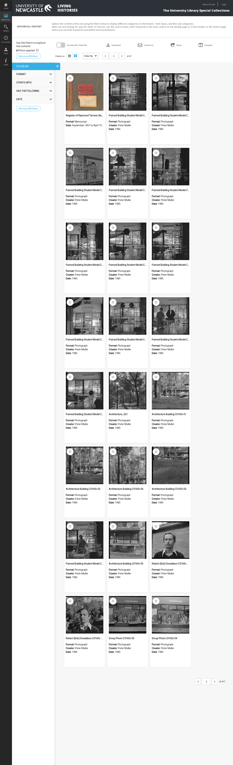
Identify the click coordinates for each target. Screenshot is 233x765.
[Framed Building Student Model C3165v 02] (84, 390)
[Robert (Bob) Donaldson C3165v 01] (84, 615)
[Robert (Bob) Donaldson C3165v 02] (170, 540)
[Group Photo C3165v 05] (127, 615)
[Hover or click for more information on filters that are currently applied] (37, 50)
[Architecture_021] (127, 390)
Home (6, 8)
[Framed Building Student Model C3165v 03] (170, 316)
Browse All (6, 20)
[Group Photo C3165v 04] (170, 615)
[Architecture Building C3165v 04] (127, 465)
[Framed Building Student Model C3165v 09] (170, 166)
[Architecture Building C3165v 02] (84, 465)
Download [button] (113, 45)
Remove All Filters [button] (28, 56)
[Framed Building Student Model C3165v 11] (84, 166)
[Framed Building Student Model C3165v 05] (84, 316)
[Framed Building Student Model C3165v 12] (170, 92)
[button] (145, 45)
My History (5, 42)
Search (6, 31)
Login (6, 53)
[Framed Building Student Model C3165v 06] (170, 241)
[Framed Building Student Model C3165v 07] (127, 241)
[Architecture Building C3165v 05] (127, 540)
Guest (212, 4)
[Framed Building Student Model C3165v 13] (127, 92)
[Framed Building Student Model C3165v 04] (127, 316)
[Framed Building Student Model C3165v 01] (84, 540)
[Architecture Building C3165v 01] (170, 390)
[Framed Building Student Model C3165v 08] (84, 241)
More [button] (6, 65)
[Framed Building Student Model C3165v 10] (127, 166)
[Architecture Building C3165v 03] (170, 465)
